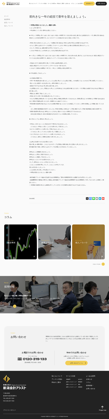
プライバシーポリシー (9, 410)
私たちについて (33, 3)
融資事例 (7, 19)
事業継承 (80, 381)
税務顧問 (68, 379)
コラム (73, 3)
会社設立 (80, 379)
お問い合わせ (101, 3)
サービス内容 (51, 3)
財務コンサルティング (71, 384)
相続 (79, 384)
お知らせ (67, 3)
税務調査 (80, 387)
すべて (6, 16)
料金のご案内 (60, 3)
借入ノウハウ (8, 26)
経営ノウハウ (8, 22)
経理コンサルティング (71, 381)
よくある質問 (79, 3)
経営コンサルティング (71, 387)
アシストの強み (42, 3)
